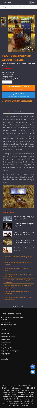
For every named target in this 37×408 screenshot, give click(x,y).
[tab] (7, 111)
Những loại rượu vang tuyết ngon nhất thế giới (24, 218)
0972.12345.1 (8, 322)
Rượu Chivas (5, 333)
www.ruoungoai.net (10, 324)
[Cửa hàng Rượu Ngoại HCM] (7, 1)
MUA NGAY (18, 95)
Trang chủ (5, 7)
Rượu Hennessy (6, 342)
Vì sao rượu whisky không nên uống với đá (24, 225)
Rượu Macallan (6, 339)
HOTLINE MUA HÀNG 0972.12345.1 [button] (18, 101)
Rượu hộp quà (6, 354)
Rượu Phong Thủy (7, 348)
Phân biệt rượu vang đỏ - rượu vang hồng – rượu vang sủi (24, 233)
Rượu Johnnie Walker (8, 336)
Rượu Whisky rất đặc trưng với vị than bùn (24, 249)
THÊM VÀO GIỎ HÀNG (19, 87)
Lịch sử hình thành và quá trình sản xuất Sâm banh (24, 241)
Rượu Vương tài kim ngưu (9, 351)
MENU (34, 2)
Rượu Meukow (6, 345)
